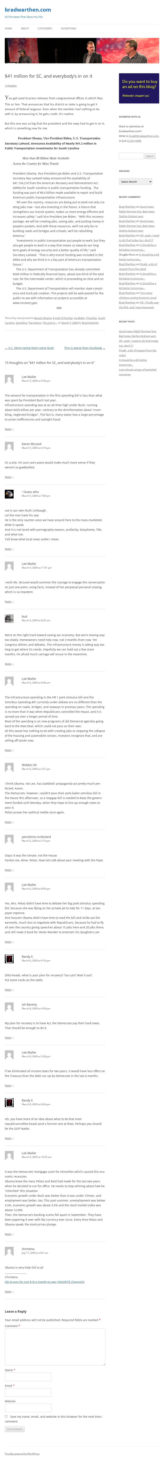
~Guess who (30, 492)
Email (10, 1386)
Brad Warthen (90, 323)
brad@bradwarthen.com (144, 136)
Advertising (68, 28)
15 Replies (11, 85)
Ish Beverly (29, 1004)
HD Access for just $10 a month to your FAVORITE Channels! (45, 1282)
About (25, 28)
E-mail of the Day (63, 318)
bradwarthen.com (28, 9)
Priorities (91, 318)
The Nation (34, 323)
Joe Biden (79, 318)
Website (10, 1401)
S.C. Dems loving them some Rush (29, 348)
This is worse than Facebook (84, 348)
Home (8, 28)
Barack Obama (43, 318)
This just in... (50, 323)
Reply (8, 429)
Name (10, 1370)
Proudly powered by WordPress (22, 1453)
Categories (45, 28)
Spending (21, 323)
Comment (12, 1326)
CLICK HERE (134, 141)
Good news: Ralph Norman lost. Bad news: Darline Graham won (137, 211)
